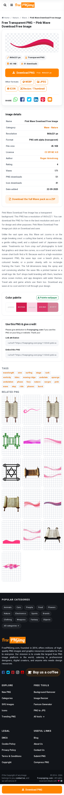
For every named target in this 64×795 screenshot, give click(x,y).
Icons (4, 710)
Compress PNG (41, 762)
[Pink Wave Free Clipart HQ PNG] (32, 503)
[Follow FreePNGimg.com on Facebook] (3, 672)
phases (30, 386)
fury (29, 382)
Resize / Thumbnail (34, 88)
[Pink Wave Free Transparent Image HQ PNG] (32, 441)
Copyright (6, 762)
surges (47, 382)
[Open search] (5, 5)
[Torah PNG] (11, 409)
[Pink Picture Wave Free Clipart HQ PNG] (52, 472)
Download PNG (34, 72)
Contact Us (39, 750)
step (14, 386)
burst (40, 386)
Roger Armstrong (49, 158)
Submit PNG (40, 756)
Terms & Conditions (11, 756)
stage (38, 373)
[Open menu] (11, 5)
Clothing (8, 619)
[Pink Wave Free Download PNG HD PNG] (11, 566)
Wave (46, 127)
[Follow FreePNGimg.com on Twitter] (8, 672)
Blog (36, 738)
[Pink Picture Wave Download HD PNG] (52, 503)
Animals (7, 607)
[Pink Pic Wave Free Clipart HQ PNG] (52, 441)
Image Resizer (41, 698)
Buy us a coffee (45, 672)
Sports (34, 613)
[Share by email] (50, 100)
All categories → (11, 626)
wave (5, 386)
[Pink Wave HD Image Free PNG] (32, 409)
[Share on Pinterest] (43, 100)
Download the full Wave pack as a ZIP (33, 199)
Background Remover (44, 692)
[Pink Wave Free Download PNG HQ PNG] (11, 535)
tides (17, 377)
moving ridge (29, 377)
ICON (12, 88)
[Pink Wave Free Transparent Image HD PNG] (32, 535)
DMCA (5, 738)
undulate (43, 377)
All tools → (39, 717)
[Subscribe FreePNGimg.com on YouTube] (22, 672)
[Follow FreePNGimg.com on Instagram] (17, 672)
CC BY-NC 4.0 (51, 152)
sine (20, 373)
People (29, 607)
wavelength (8, 373)
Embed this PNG (13, 350)
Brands (46, 613)
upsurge (55, 377)
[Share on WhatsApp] (15, 100)
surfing (29, 373)
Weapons (21, 619)
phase (20, 382)
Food (40, 607)
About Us (38, 744)
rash (47, 373)
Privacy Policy (9, 750)
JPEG (42, 81)
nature (37, 382)
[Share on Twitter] (29, 100)
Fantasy (34, 619)
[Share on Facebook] (22, 100)
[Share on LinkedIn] (36, 100)
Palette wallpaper (48, 297)
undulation (8, 382)
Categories (7, 698)
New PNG (6, 692)
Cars (19, 607)
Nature (54, 127)
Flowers (51, 607)
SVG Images (8, 704)
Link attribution (12, 338)
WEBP (28, 81)
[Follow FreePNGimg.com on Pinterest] (12, 672)
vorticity (7, 377)
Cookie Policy (8, 744)
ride (22, 386)
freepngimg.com (45, 778)
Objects (46, 619)
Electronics (20, 613)
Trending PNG (9, 717)
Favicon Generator (43, 704)
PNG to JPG (39, 710)
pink (57, 382)
